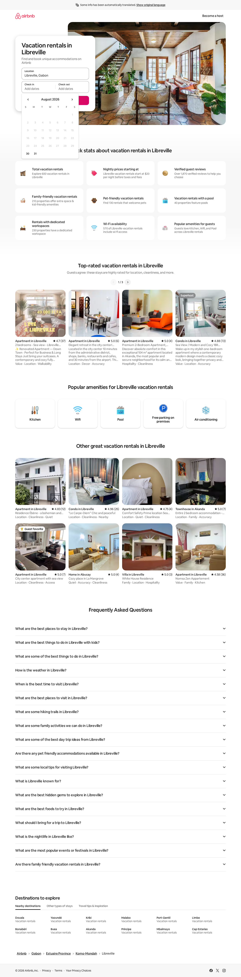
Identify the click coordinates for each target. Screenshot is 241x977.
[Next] (128, 282)
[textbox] (38, 88)
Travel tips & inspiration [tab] (93, 906)
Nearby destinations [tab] (28, 906)
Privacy (46, 970)
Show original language (150, 5)
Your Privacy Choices (78, 970)
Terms (58, 970)
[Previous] (113, 282)
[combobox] (55, 75)
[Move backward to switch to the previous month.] (28, 99)
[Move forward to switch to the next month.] (72, 99)
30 (27, 153)
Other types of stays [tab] (60, 906)
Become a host (212, 16)
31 (35, 153)
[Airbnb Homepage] (25, 16)
